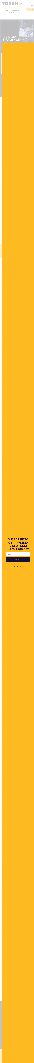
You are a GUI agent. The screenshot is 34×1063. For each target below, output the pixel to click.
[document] (17, 531)
